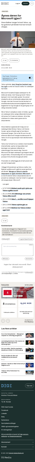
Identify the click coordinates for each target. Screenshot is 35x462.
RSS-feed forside (7, 407)
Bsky (3, 417)
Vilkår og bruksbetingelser (10, 426)
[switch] (30, 78)
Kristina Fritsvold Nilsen (9, 395)
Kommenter (15, 60)
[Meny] (32, 3)
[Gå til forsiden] (5, 3)
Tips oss (29, 385)
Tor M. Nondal (6, 402)
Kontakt (4, 447)
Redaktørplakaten (16, 436)
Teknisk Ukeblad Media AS (16, 453)
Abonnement (5, 442)
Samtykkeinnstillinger (8, 423)
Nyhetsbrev (5, 420)
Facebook (4, 410)
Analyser (5, 11)
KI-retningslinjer (6, 430)
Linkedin (4, 413)
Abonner (25, 3)
